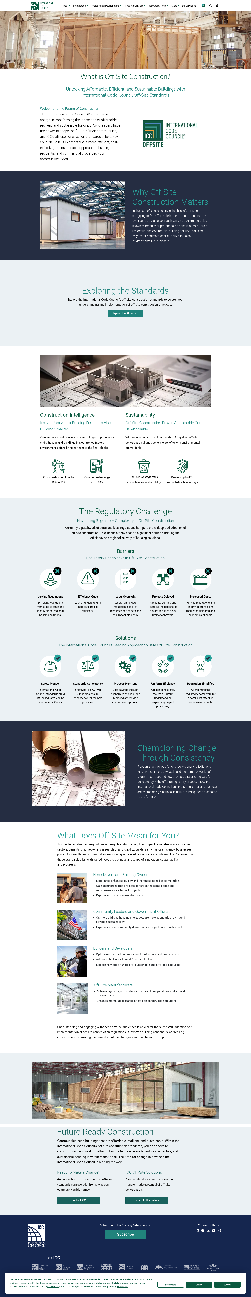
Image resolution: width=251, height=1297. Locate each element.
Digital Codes (189, 5)
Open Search (210, 5)
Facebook (203, 1230)
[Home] (44, 5)
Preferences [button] (122, 1286)
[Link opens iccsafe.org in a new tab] (40, 1267)
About (65, 5)
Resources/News (157, 5)
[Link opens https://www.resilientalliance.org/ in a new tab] (166, 1267)
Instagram (219, 1230)
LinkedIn (197, 1230)
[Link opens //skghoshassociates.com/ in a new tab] (126, 1267)
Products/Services (133, 5)
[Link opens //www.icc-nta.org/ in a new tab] (144, 1267)
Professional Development (105, 5)
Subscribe (125, 1234)
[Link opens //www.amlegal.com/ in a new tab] (213, 1267)
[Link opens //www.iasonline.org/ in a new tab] (85, 1267)
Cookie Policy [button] (53, 1286)
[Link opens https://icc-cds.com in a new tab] (192, 1267)
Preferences (170, 1285)
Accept (227, 1285)
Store (174, 5)
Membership (79, 5)
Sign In (217, 5)
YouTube (214, 1230)
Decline (199, 1285)
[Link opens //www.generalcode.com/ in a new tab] (106, 1267)
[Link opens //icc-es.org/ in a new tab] (63, 1267)
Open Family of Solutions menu (203, 5)
